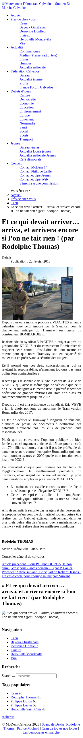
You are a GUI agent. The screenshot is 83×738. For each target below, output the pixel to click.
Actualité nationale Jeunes (37, 155)
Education (26, 107)
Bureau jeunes (29, 147)
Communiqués (29, 51)
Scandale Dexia (53, 724)
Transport (26, 139)
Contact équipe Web (33, 179)
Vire (22, 43)
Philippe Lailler (21, 705)
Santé (23, 127)
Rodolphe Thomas (24, 697)
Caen (23, 23)
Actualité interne (30, 79)
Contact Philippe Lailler (36, 171)
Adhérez (8, 717)
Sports (23, 135)
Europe (24, 115)
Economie (26, 103)
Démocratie (27, 99)
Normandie (27, 123)
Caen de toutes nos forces (59, 728)
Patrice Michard (28, 728)
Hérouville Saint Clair (26, 709)
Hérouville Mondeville (35, 39)
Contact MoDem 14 (33, 167)
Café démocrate (30, 159)
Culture (24, 95)
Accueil (16, 15)
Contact (16, 163)
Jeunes (15, 143)
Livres (23, 59)
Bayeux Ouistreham (33, 27)
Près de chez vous (23, 19)
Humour (25, 63)
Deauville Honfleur (32, 31)
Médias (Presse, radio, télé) (38, 55)
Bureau (24, 75)
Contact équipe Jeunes (35, 175)
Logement (26, 119)
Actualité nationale (32, 67)
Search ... (8, 676)
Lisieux (24, 35)
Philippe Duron (21, 701)
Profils (24, 83)
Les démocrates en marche (41, 732)
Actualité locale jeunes (35, 151)
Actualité (17, 47)
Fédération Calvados (25, 71)
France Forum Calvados (36, 87)
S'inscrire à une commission (38, 183)
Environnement (30, 111)
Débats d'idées (21, 91)
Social (23, 131)
